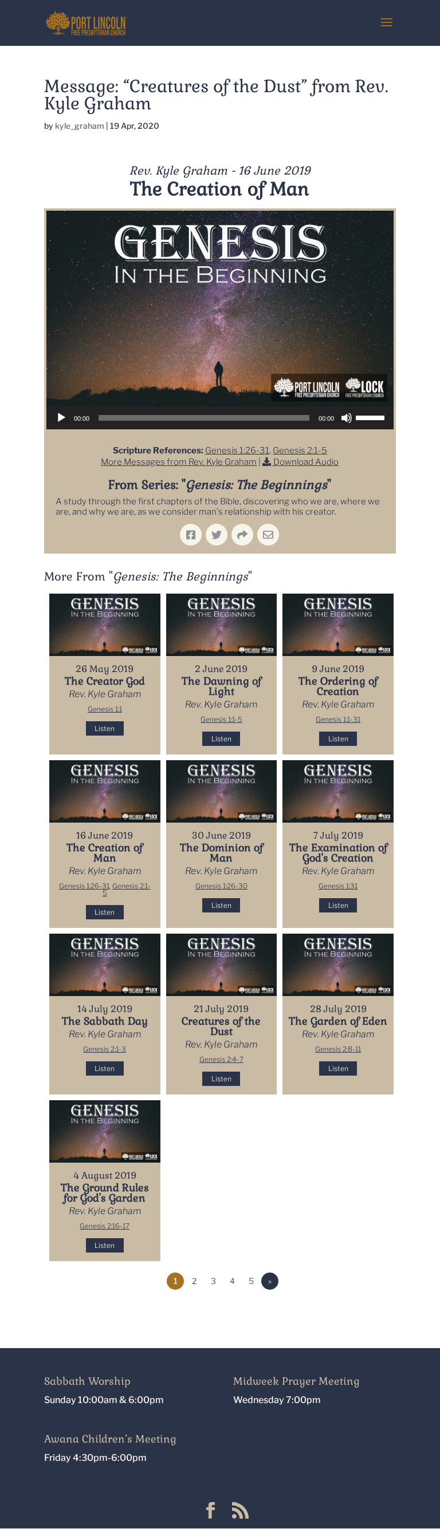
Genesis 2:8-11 (338, 1049)
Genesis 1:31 (338, 886)
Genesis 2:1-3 (104, 1049)
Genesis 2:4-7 (221, 1059)
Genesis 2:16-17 (104, 1226)
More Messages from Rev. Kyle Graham (179, 462)
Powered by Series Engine (353, 1312)
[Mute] (346, 418)
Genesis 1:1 (105, 709)
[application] (220, 417)
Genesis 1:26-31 (237, 450)
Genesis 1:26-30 (221, 886)
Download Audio (306, 462)
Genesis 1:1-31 (338, 719)
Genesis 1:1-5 (221, 719)
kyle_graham (79, 126)
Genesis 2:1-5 (300, 450)
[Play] (61, 418)
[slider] (372, 416)
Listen (105, 728)
